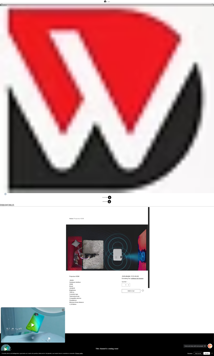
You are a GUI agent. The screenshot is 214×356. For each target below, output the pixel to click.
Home (71, 218)
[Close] (212, 353)
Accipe (207, 353)
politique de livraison (137, 278)
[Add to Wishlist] (143, 290)
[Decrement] (123, 284)
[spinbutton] (125, 284)
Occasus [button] (189, 353)
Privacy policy (79, 353)
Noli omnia (198, 353)
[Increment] (128, 284)
